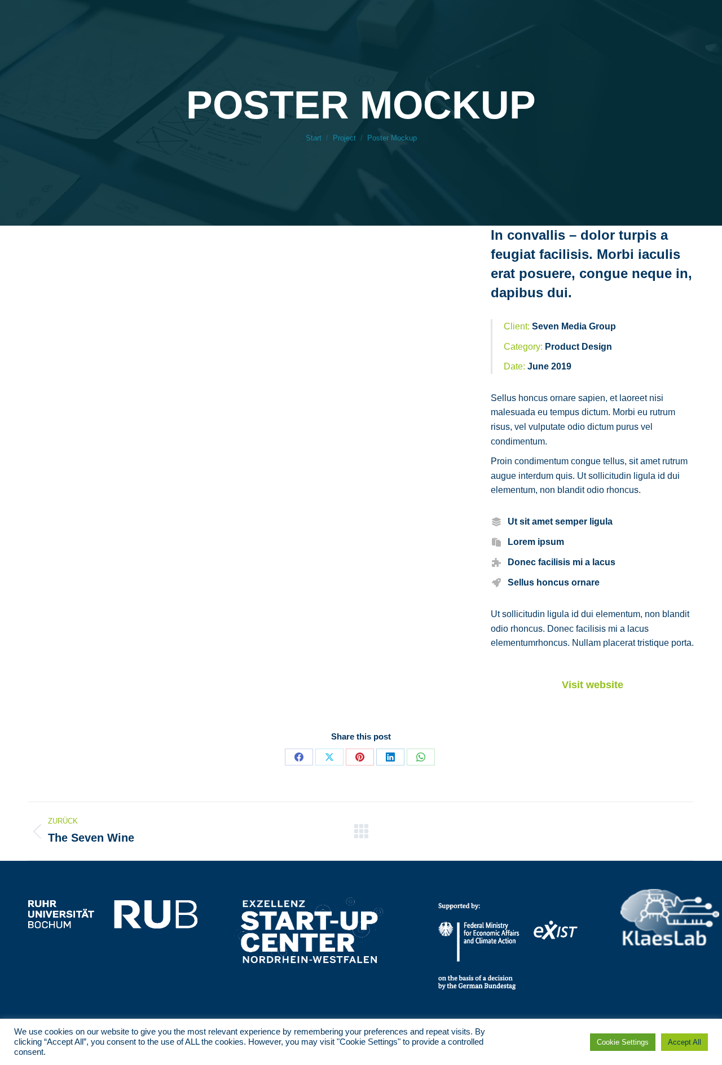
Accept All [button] (684, 1042)
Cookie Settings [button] (623, 1042)
